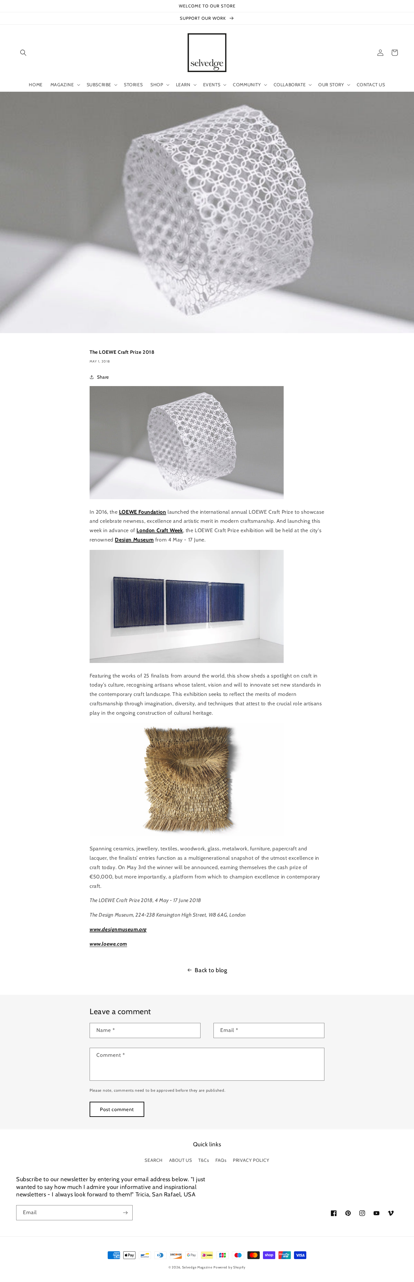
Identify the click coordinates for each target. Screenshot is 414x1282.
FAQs (220, 1160)
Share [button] (103, 377)
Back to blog (211, 970)
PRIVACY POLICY (251, 1160)
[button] (23, 53)
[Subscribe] (125, 1212)
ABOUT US (180, 1160)
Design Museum (134, 540)
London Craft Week (159, 530)
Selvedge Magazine (197, 1267)
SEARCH (154, 1160)
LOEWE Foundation (142, 512)
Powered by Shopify (229, 1267)
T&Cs (203, 1160)
